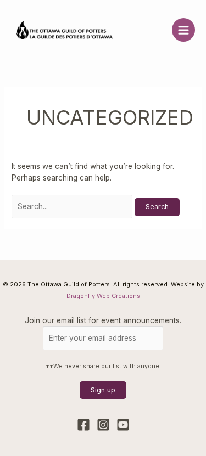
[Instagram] (103, 424)
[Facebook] (83, 424)
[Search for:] (73, 206)
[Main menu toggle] (184, 30)
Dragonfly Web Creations (103, 296)
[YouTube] (123, 424)
